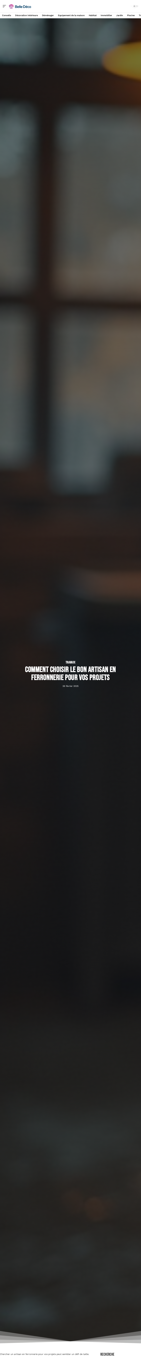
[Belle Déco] (19, 6)
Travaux (70, 662)
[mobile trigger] (5, 6)
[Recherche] (129, 6)
